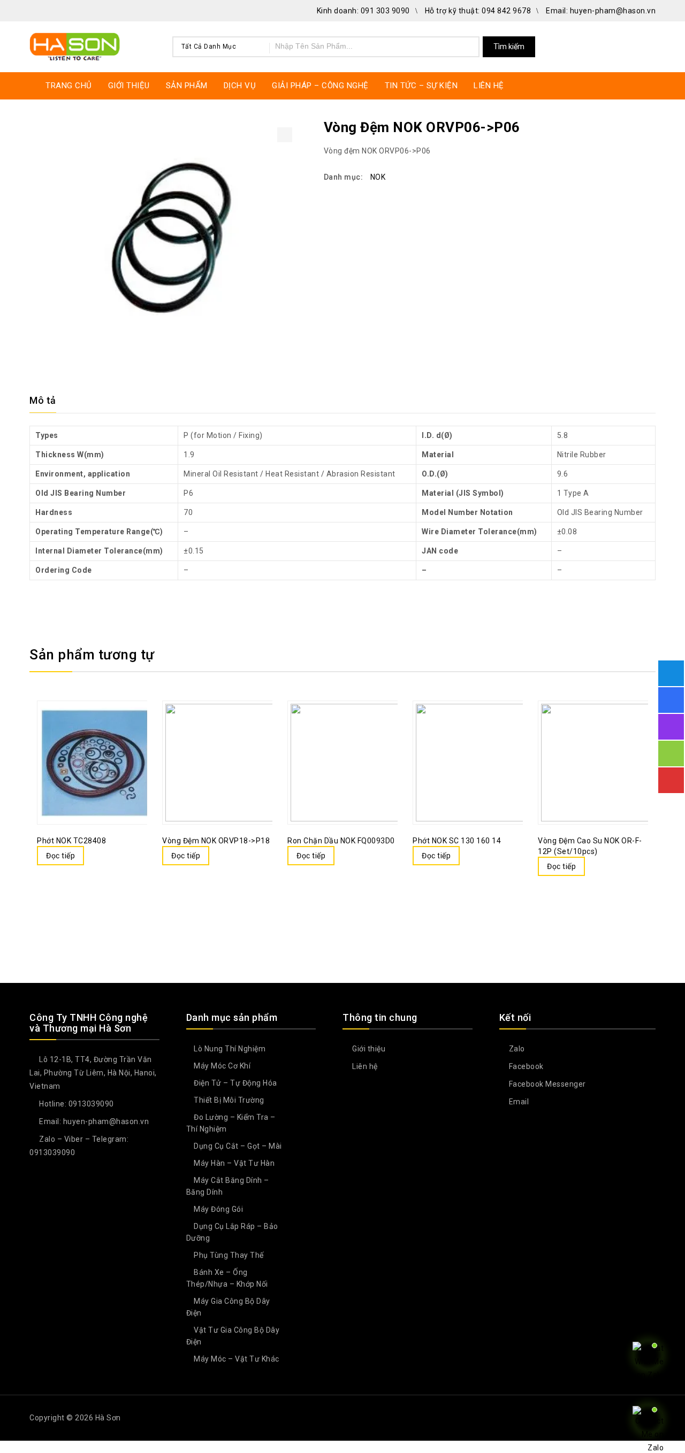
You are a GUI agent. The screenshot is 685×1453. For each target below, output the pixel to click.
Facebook (525, 1066)
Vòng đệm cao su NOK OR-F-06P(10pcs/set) (648, 127)
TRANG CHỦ (68, 85)
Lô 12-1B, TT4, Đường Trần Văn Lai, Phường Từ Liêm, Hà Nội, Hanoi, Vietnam (93, 1072)
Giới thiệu (368, 1048)
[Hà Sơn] (74, 45)
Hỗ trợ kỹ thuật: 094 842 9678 (478, 10)
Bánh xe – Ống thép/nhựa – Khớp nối (227, 1278)
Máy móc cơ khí (222, 1066)
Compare (81, 736)
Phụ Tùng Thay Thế (229, 1255)
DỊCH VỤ (240, 85)
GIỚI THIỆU (129, 85)
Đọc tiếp (60, 855)
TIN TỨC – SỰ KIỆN (421, 85)
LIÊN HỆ (489, 85)
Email (518, 1101)
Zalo (516, 1048)
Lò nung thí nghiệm (229, 1048)
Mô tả (42, 400)
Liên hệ (364, 1066)
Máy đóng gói (218, 1209)
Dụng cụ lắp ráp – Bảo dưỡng (232, 1232)
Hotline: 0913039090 (75, 1104)
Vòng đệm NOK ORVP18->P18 (635, 127)
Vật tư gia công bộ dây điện (233, 1336)
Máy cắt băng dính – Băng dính (227, 1186)
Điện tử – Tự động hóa (235, 1083)
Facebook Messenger (546, 1084)
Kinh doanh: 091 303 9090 (363, 10)
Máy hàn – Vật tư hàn (234, 1163)
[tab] (49, 400)
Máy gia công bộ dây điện (228, 1307)
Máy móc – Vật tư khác (236, 1359)
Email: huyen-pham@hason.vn (601, 10)
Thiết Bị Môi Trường (229, 1100)
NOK (378, 177)
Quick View (102, 736)
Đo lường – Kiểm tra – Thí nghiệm (231, 1123)
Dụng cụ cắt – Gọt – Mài (238, 1146)
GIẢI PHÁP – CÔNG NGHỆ (320, 85)
